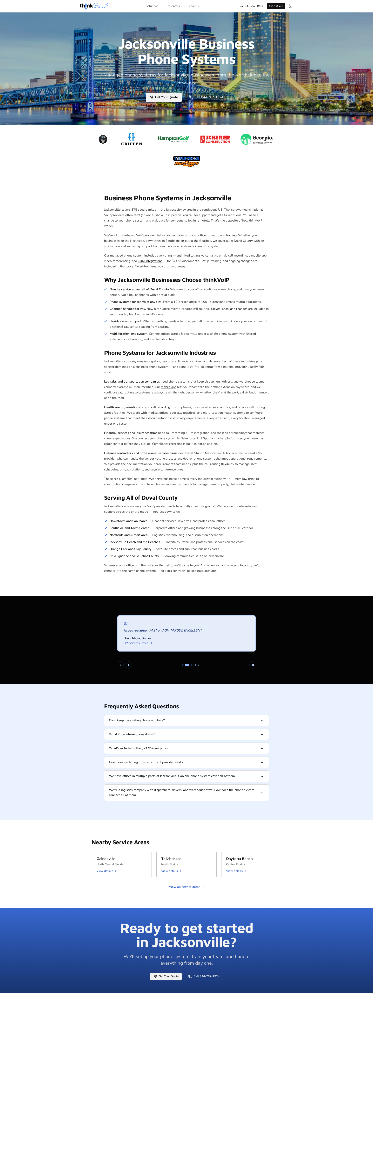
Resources (173, 6)
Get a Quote (276, 6)
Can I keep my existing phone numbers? (137, 720)
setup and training (224, 235)
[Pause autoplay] (252, 664)
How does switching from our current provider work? (146, 762)
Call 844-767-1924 (251, 6)
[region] (186, 640)
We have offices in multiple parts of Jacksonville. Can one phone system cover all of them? (172, 776)
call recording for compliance (171, 407)
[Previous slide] (120, 664)
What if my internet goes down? (131, 734)
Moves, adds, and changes (229, 309)
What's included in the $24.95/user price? (138, 748)
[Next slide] (128, 664)
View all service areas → (186, 887)
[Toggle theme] (290, 6)
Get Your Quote (166, 97)
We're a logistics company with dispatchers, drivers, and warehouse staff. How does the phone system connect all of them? (181, 792)
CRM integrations (150, 261)
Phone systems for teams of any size (135, 302)
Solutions (152, 6)
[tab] (183, 665)
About (192, 6)
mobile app (168, 387)
